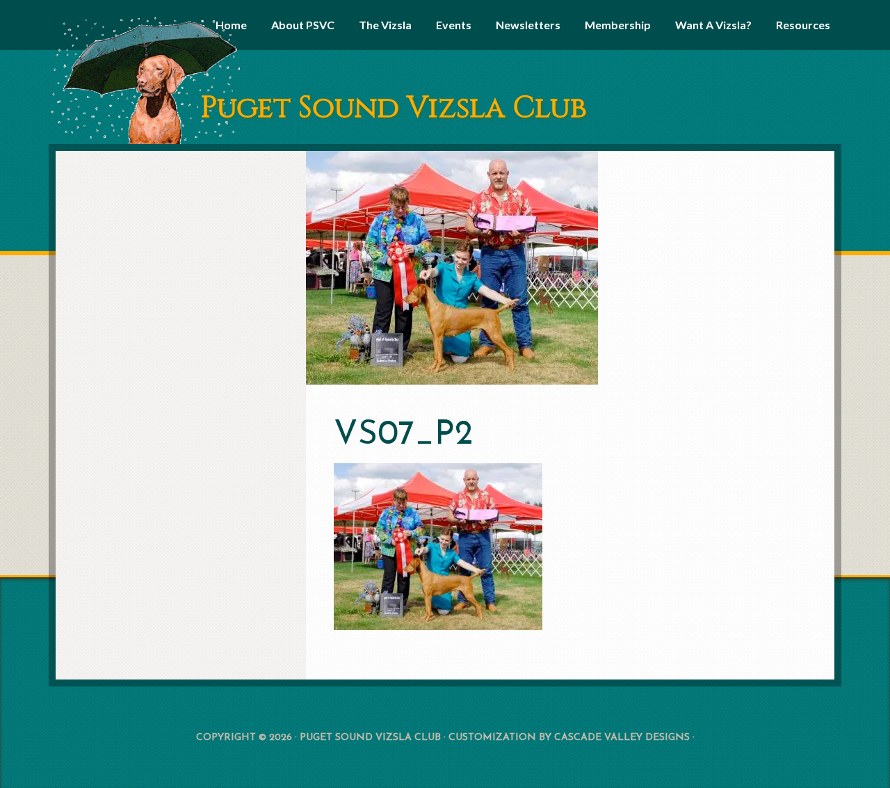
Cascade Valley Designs (622, 737)
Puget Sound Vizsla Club (393, 108)
